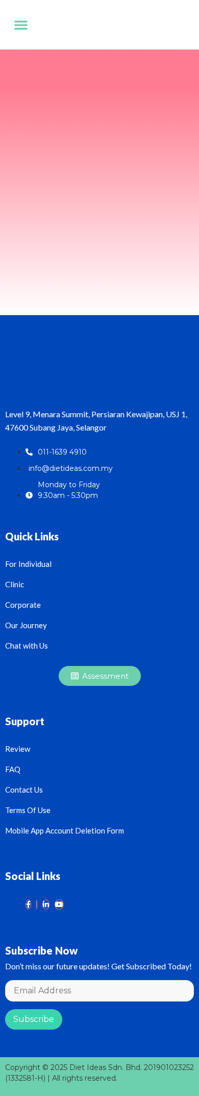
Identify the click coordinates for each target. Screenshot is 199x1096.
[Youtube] (59, 904)
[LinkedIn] (45, 904)
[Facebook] (28, 904)
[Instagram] (36, 904)
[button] (21, 24)
